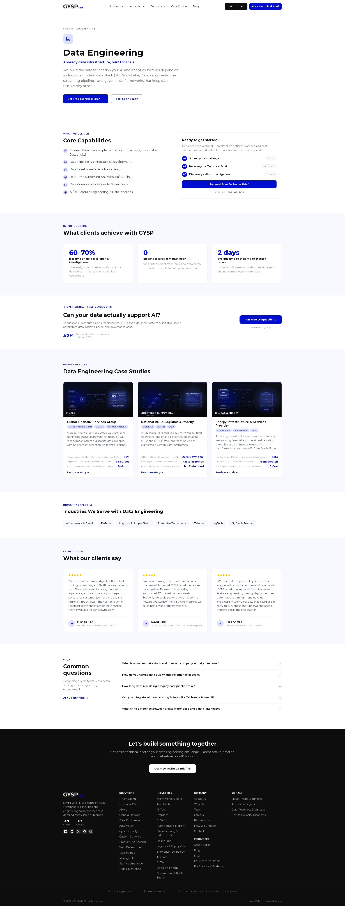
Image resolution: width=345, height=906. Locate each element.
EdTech (161, 820)
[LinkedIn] (65, 831)
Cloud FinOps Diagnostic (246, 798)
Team (197, 809)
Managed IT (126, 858)
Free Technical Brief (265, 6)
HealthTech (164, 841)
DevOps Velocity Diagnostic (248, 815)
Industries (135, 6)
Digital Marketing (130, 869)
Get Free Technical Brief (84, 99)
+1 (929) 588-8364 (235, 191)
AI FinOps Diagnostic (244, 804)
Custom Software (130, 836)
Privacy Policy (254, 901)
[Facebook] (84, 831)
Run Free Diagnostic (259, 319)
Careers (199, 815)
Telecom (199, 523)
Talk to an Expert (127, 99)
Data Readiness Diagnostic (248, 809)
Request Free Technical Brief (229, 184)
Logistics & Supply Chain (134, 523)
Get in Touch (236, 6)
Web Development (131, 847)
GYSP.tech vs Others (207, 861)
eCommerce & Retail (79, 523)
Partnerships (202, 820)
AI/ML (123, 809)
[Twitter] (78, 831)
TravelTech (163, 804)
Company (156, 6)
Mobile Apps (127, 852)
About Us (200, 798)
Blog (196, 6)
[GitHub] (72, 831)
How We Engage (205, 825)
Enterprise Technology (172, 523)
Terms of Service (273, 901)
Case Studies (179, 6)
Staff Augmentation (131, 863)
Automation (126, 825)
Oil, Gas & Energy (242, 523)
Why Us (199, 804)
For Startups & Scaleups (209, 866)
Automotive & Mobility (171, 825)
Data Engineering (130, 820)
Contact (199, 831)
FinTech (106, 523)
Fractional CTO (128, 804)
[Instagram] (90, 831)
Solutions (115, 6)
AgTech (218, 523)
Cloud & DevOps (129, 815)
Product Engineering (132, 842)
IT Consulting (127, 798)
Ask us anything (74, 697)
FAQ (197, 855)
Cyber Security (128, 831)
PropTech (163, 815)
